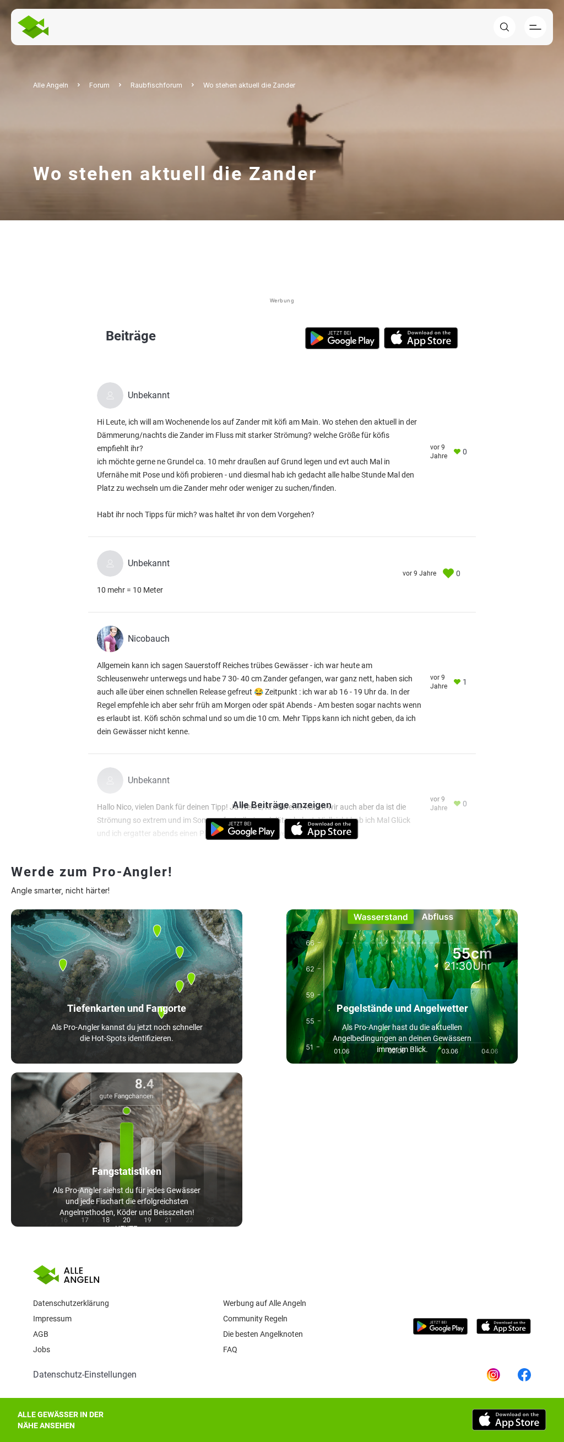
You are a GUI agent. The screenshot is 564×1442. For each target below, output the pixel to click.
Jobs (41, 1349)
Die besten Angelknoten (263, 1334)
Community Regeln (255, 1318)
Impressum (52, 1318)
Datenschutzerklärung (71, 1303)
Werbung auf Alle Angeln (264, 1303)
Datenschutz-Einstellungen (85, 1374)
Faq (230, 1349)
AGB (40, 1334)
